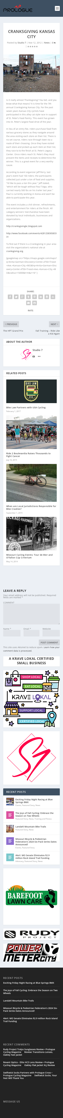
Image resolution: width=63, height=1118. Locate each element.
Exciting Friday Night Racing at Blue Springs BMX (34, 801)
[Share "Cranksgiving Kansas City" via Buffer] (47, 297)
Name (7, 628)
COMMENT (8, 602)
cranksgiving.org (14, 251)
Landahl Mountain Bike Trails (30, 826)
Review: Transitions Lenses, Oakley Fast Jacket (28, 1053)
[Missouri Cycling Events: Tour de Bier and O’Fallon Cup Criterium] (31, 534)
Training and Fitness (43, 819)
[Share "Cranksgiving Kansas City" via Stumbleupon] (53, 297)
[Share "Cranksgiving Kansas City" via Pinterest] (34, 297)
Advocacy (19, 861)
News (47, 42)
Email (27, 628)
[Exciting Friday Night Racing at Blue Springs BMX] (10, 801)
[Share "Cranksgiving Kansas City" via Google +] (22, 297)
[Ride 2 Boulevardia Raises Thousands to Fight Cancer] (31, 432)
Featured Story (28, 805)
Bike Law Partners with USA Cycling (26, 407)
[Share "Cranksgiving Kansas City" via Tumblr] (28, 297)
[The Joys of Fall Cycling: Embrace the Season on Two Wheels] (10, 815)
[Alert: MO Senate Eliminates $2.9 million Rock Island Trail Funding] (10, 857)
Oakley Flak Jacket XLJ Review (39, 1065)
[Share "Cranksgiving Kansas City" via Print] (34, 303)
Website (47, 628)
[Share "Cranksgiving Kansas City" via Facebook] (10, 297)
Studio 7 (22, 42)
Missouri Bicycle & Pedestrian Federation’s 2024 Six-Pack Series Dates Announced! (36, 842)
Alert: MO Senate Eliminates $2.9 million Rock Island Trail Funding (32, 856)
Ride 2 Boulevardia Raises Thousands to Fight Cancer (28, 455)
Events (18, 805)
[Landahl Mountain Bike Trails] (10, 828)
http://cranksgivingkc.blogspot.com (24, 226)
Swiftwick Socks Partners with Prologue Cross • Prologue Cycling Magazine (27, 1074)
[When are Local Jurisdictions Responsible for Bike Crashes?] (31, 483)
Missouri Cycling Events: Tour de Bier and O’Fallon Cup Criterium (29, 556)
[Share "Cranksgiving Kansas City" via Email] (28, 303)
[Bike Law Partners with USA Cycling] (31, 391)
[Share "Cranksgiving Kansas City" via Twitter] (16, 297)
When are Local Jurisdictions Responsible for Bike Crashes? (31, 507)
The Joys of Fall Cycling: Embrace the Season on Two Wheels (34, 814)
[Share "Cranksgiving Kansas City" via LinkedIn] (41, 297)
